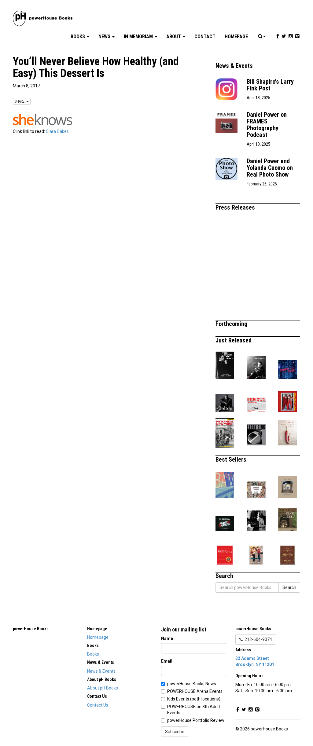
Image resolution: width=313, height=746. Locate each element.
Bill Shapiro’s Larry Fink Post (270, 85)
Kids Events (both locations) (193, 699)
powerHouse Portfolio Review (195, 720)
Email (166, 661)
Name (167, 638)
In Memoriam (139, 36)
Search (289, 587)
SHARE (20, 101)
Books (78, 36)
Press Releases (235, 207)
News (105, 36)
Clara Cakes (57, 131)
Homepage (236, 36)
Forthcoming (232, 323)
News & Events (234, 65)
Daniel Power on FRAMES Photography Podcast (267, 124)
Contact (204, 36)
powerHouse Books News (191, 683)
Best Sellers (231, 459)
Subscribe (174, 731)
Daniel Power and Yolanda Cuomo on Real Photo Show (270, 167)
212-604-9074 (257, 639)
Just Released (234, 340)
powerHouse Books (31, 628)
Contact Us (97, 705)
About (174, 36)
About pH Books (102, 688)
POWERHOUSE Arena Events (195, 691)
